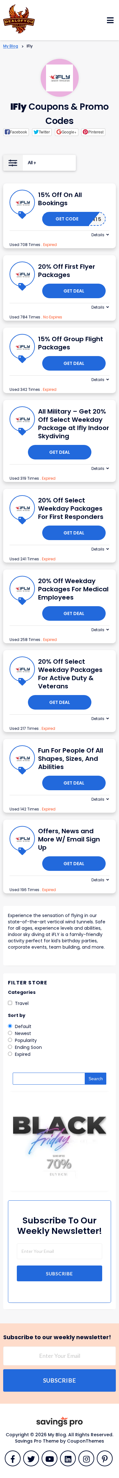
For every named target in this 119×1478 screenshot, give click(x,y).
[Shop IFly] (59, 78)
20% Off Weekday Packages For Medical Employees (73, 589)
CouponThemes (85, 1441)
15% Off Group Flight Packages (70, 343)
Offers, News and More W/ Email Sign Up (69, 839)
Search (96, 1078)
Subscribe (59, 1273)
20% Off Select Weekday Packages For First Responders (70, 508)
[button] (16, 132)
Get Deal (73, 291)
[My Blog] (19, 18)
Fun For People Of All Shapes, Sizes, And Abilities (70, 758)
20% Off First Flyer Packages (66, 270)
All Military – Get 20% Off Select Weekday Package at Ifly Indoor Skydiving (73, 423)
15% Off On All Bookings (60, 198)
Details (97, 234)
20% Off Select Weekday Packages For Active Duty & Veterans (70, 674)
